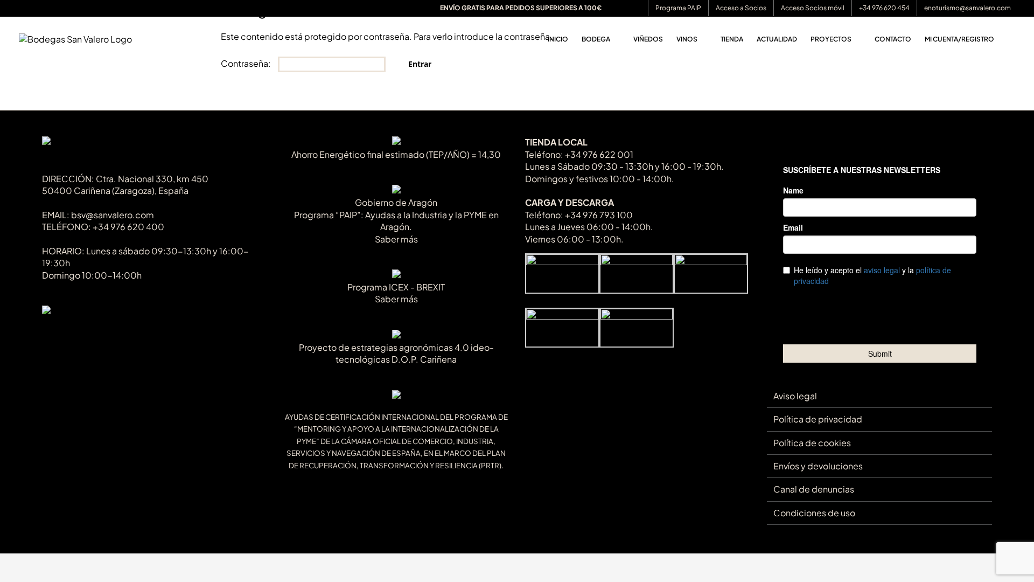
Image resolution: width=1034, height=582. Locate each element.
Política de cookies (812, 442)
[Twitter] (65, 334)
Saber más (396, 239)
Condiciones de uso (814, 512)
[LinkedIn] (118, 334)
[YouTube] (83, 334)
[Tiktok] (47, 334)
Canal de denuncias (813, 489)
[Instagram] (100, 334)
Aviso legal (795, 395)
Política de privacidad (817, 419)
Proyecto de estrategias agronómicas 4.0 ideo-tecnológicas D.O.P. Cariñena (396, 353)
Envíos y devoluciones (818, 466)
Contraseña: (247, 63)
